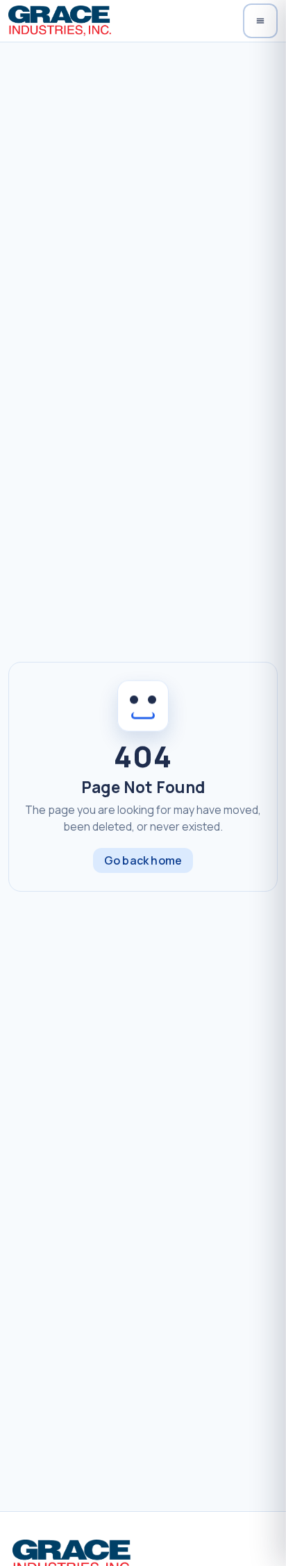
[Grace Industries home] (59, 21)
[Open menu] (260, 20)
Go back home (143, 860)
